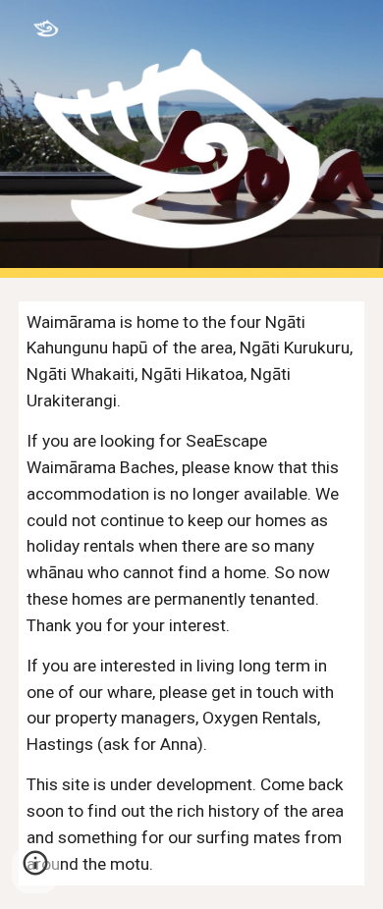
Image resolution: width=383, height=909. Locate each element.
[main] (191, 593)
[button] (35, 869)
